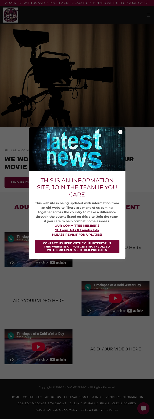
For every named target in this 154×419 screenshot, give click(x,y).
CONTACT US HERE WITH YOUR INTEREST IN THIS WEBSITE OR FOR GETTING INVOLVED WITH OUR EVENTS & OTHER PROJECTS (77, 247)
